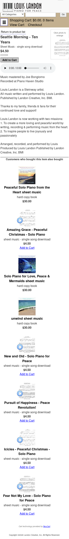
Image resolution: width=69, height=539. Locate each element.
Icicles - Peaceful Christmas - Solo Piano (27, 451)
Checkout (35, 24)
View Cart (17, 24)
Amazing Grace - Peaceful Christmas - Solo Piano (27, 232)
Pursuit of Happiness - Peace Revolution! (27, 405)
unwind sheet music (27, 318)
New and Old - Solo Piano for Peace (27, 358)
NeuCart (46, 526)
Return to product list (13, 32)
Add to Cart (9, 60)
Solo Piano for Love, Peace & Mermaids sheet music (27, 278)
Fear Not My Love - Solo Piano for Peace (27, 498)
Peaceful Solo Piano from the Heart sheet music (27, 189)
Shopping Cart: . (32, 20)
